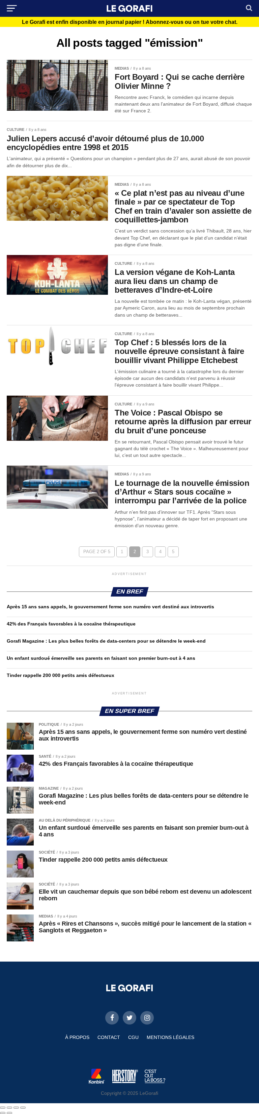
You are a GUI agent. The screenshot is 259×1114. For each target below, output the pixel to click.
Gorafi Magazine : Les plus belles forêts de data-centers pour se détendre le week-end (106, 641)
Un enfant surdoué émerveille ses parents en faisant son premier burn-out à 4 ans (102, 658)
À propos (77, 1037)
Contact (108, 1037)
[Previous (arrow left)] (2, 1113)
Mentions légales (170, 1037)
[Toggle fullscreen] (16, 1108)
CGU (133, 1037)
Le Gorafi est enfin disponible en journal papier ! (129, 22)
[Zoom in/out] (23, 1108)
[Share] (9, 1108)
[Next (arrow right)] (9, 1113)
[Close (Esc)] (2, 1108)
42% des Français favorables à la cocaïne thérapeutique (71, 623)
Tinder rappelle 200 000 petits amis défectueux (60, 675)
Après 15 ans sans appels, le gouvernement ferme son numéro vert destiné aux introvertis (110, 606)
